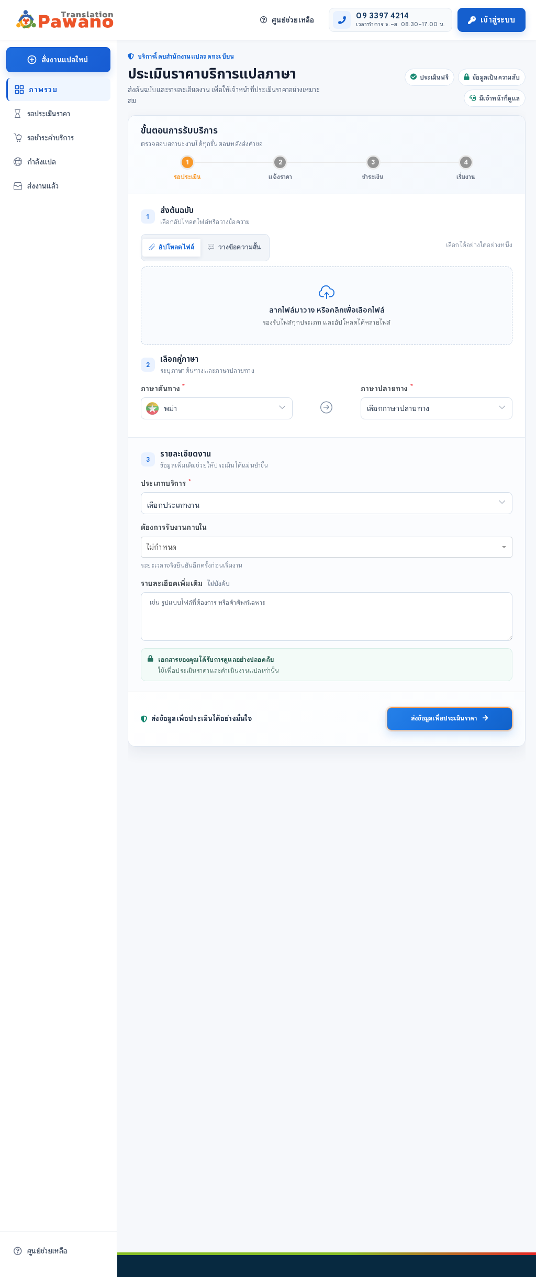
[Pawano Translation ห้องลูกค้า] (63, 19)
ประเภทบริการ (166, 483)
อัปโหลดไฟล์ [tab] (175, 247)
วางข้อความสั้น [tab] (238, 247)
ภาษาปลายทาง (387, 388)
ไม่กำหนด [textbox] (161, 547)
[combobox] (326, 547)
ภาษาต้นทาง (163, 388)
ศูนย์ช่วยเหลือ (293, 20)
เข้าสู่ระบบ (498, 20)
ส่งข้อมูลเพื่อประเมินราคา (444, 718)
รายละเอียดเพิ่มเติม (185, 583)
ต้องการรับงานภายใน (174, 527)
